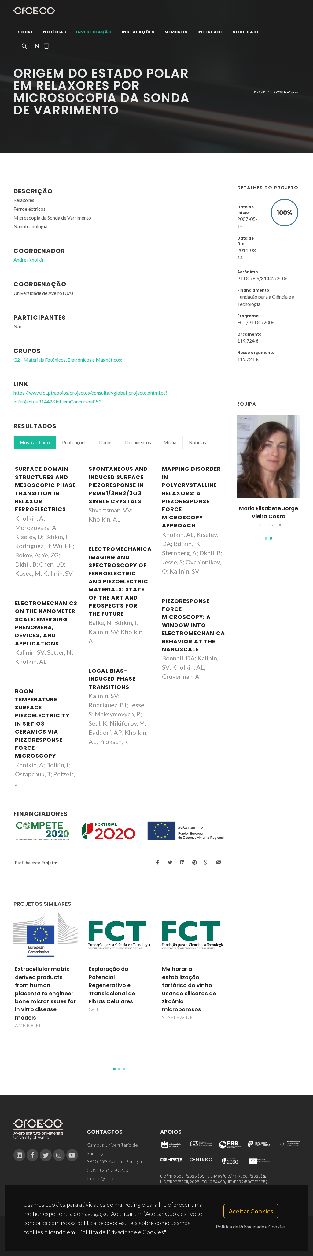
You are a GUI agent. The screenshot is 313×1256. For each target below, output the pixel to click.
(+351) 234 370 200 (107, 1170)
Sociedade (246, 32)
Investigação (94, 32)
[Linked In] (19, 1155)
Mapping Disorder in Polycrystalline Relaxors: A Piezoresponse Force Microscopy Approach (191, 497)
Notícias (54, 32)
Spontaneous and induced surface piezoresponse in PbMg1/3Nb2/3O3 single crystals (118, 485)
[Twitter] (45, 1155)
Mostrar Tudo (35, 442)
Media (170, 442)
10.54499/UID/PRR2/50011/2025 (237, 1181)
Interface (210, 32)
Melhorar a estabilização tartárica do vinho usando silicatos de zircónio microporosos (189, 989)
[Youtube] (72, 1155)
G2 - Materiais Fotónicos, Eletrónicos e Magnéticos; (67, 359)
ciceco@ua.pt (101, 1178)
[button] (266, 538)
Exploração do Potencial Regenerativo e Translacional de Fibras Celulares (112, 985)
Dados (105, 442)
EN (34, 46)
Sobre (25, 32)
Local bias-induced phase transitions (112, 679)
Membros (176, 32)
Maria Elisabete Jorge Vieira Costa (268, 512)
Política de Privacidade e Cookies (251, 1226)
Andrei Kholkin (29, 259)
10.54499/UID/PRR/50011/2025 (233, 1176)
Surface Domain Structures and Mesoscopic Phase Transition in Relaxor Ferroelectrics (45, 489)
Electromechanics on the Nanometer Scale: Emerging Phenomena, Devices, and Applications (46, 623)
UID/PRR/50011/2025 (178, 1176)
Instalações (138, 32)
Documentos (138, 442)
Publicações (74, 442)
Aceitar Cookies (251, 1211)
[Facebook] (32, 1155)
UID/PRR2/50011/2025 (179, 1181)
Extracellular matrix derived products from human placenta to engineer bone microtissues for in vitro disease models (45, 993)
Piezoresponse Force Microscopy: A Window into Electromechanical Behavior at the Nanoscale (195, 625)
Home (259, 91)
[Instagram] (59, 1155)
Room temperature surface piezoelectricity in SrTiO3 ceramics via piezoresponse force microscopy (42, 724)
